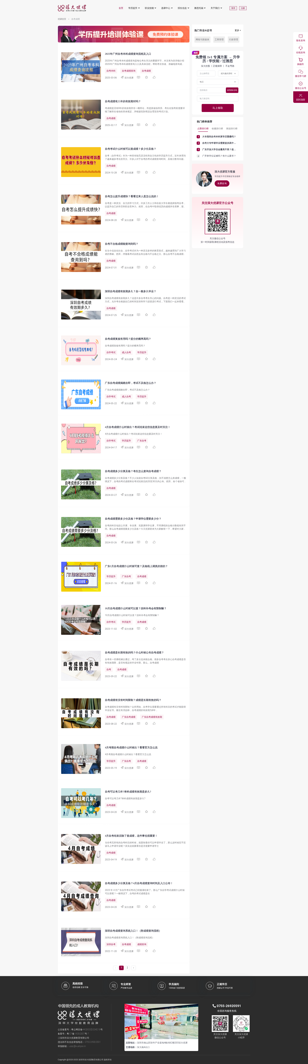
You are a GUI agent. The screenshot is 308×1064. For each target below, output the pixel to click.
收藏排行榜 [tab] (217, 128)
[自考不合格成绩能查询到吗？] (79, 256)
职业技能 (149, 8)
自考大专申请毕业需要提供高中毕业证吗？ (223, 143)
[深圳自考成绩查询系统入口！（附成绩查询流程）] (79, 942)
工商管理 (219, 39)
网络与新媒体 (202, 39)
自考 (109, 669)
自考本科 (111, 70)
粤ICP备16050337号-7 (78, 1033)
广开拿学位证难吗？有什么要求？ (219, 156)
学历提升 (132, 8)
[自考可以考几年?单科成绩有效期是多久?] (79, 802)
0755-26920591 (93, 1042)
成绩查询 (141, 944)
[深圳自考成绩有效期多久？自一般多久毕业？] (79, 304)
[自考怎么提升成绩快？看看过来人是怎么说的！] (79, 209)
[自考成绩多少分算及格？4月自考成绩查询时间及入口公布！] (79, 896)
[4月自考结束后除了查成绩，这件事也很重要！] (79, 848)
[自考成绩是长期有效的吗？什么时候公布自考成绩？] (79, 665)
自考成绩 (146, 70)
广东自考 (141, 440)
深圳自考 (111, 944)
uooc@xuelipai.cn (77, 1046)
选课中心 (165, 8)
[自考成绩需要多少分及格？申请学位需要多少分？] (79, 531)
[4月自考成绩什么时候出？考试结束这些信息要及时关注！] (79, 438)
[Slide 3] (167, 1035)
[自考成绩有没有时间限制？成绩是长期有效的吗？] (79, 713)
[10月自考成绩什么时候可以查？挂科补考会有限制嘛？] (79, 619)
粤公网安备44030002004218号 (87, 1029)
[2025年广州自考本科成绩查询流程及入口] (79, 66)
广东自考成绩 (128, 717)
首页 (121, 8)
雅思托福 (198, 8)
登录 (233, 8)
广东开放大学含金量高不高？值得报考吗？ (223, 149)
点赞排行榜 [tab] (203, 128)
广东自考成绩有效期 (152, 717)
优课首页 (62, 19)
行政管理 (233, 39)
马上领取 (217, 108)
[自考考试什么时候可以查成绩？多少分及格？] (79, 161)
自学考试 (111, 352)
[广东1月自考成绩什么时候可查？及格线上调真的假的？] (79, 576)
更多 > (238, 30)
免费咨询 (222, 183)
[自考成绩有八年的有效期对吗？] (79, 114)
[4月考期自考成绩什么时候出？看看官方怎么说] (79, 758)
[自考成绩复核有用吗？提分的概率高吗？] (79, 350)
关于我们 (215, 8)
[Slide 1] (155, 1035)
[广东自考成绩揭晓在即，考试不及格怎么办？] (79, 394)
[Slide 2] (161, 1035)
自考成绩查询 (128, 70)
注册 (243, 8)
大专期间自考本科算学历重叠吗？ (219, 136)
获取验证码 (232, 90)
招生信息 (182, 8)
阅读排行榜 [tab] (231, 128)
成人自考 (126, 352)
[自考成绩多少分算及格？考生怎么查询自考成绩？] (79, 484)
